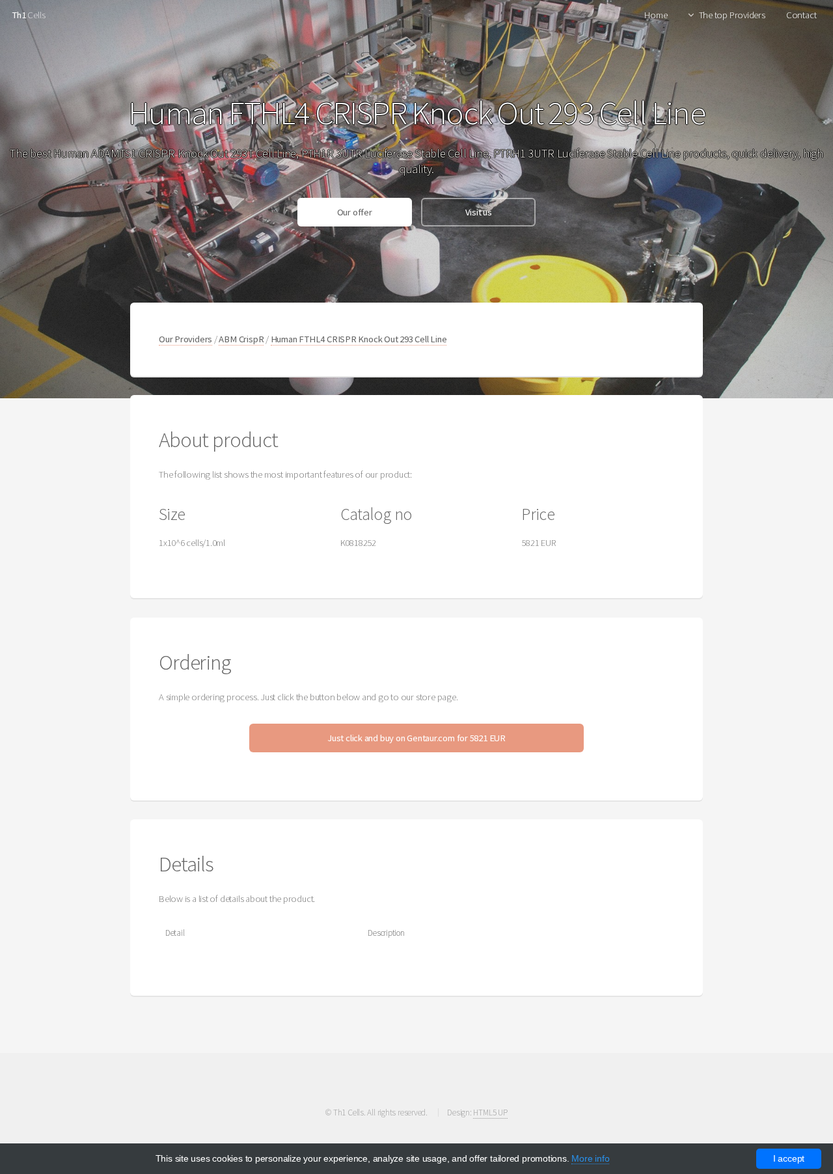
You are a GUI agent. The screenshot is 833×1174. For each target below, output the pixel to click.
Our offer (354, 212)
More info (590, 1158)
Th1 (18, 15)
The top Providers (732, 15)
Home (655, 15)
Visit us (478, 212)
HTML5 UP (490, 1112)
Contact (801, 15)
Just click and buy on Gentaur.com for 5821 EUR (416, 738)
